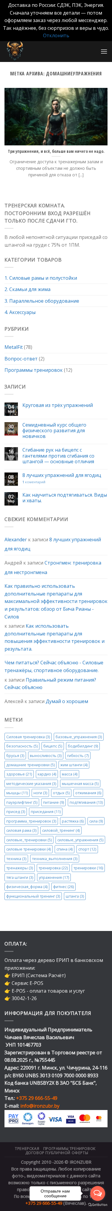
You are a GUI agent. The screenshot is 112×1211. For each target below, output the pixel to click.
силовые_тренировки (29, 839)
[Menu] (104, 51)
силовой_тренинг (61, 830)
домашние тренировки (30, 764)
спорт (87, 849)
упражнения (54, 877)
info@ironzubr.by (39, 1106)
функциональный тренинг (33, 896)
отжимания (88, 793)
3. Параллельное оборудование (41, 301)
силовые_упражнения (80, 839)
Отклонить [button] (56, 35)
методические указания (31, 783)
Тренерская (27, 1148)
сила (96, 821)
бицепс (52, 746)
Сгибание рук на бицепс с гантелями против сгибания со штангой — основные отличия (58, 456)
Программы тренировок (33, 370)
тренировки (88, 867)
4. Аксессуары (20, 312)
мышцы (17, 793)
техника (16, 858)
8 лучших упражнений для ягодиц (61, 475)
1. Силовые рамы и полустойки (40, 278)
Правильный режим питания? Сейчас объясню (50, 684)
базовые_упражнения (79, 736)
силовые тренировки (28, 849)
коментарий (33, 482)
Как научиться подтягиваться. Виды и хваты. (64, 497)
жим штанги (74, 764)
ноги (40, 793)
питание (53, 802)
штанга (75, 896)
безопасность (22, 746)
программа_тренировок (31, 821)
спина (64, 849)
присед (15, 811)
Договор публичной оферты (56, 1152)
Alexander (15, 539)
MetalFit (13, 347)
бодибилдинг (83, 746)
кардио (47, 774)
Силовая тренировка (28, 736)
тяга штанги (19, 877)
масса (69, 774)
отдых (61, 793)
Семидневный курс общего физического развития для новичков (54, 430)
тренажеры (19, 867)
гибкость (78, 755)
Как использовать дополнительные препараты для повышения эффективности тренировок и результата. (54, 637)
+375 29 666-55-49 (36, 1098)
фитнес (63, 886)
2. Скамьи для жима (27, 289)
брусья (15, 755)
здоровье (19, 774)
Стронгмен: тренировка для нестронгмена (52, 567)
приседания (46, 811)
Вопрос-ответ (21, 358)
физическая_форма (26, 886)
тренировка (53, 867)
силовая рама (21, 830)
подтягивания (86, 802)
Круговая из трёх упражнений (57, 405)
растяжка (73, 821)
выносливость (46, 755)
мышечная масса (80, 783)
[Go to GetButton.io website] (97, 1205)
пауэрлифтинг (21, 802)
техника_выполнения (54, 858)
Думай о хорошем (67, 701)
